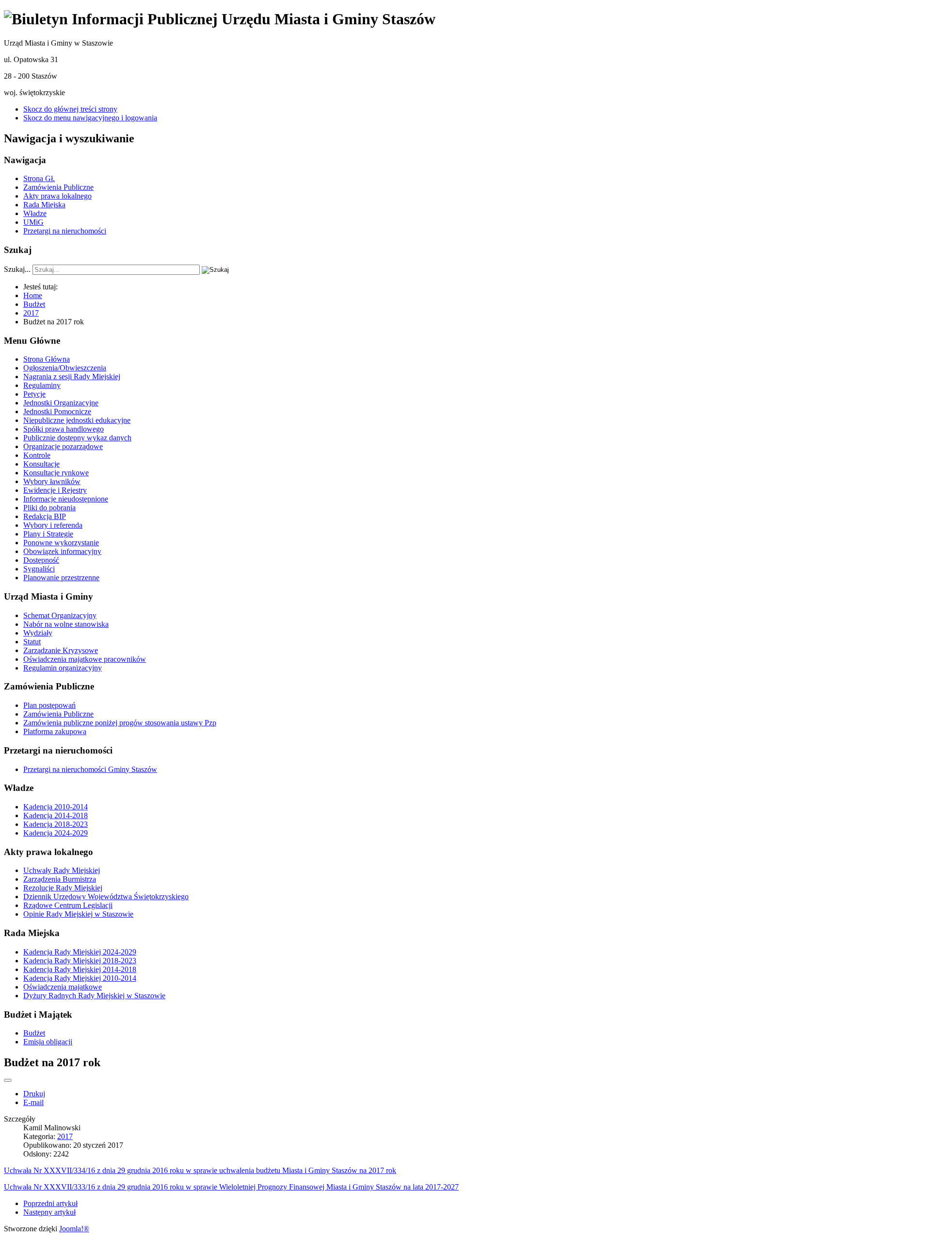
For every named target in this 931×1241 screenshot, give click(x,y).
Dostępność (41, 560)
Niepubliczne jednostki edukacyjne (76, 420)
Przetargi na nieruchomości (64, 231)
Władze (35, 213)
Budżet (34, 1033)
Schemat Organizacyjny (59, 615)
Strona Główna (46, 359)
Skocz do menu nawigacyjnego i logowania (90, 118)
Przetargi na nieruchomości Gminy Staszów (90, 769)
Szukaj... (17, 269)
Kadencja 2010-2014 (55, 807)
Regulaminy (42, 385)
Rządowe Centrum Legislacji (67, 905)
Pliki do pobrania (49, 507)
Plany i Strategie (48, 534)
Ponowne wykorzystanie (61, 542)
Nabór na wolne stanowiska (66, 624)
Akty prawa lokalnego (57, 196)
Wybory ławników (51, 481)
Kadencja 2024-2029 (55, 833)
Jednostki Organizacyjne (60, 403)
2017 (65, 1136)
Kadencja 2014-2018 (55, 815)
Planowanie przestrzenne (61, 577)
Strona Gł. (39, 178)
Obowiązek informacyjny (62, 551)
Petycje (34, 394)
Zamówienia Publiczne (58, 187)
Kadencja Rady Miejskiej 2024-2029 (79, 952)
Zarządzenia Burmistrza (59, 879)
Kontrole (36, 455)
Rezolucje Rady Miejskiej (62, 888)
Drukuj (34, 1094)
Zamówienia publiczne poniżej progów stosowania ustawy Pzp (119, 723)
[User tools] (8, 1080)
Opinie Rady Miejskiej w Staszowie (78, 914)
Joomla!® (74, 1228)
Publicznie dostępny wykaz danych (77, 438)
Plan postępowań (49, 705)
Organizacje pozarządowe (63, 446)
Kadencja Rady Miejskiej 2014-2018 (79, 969)
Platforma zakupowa (54, 731)
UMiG (33, 222)
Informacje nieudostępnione (65, 499)
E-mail (33, 1102)
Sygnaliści (39, 569)
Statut (32, 641)
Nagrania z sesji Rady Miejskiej (71, 376)
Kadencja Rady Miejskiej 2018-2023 (79, 960)
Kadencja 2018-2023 (55, 824)
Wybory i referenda (52, 525)
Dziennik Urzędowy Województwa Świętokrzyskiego (106, 896)
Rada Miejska (44, 205)
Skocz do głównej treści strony (70, 109)
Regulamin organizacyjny (62, 668)
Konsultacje (41, 464)
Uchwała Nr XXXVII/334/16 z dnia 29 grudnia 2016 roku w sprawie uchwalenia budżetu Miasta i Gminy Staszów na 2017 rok (200, 1170)
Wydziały (37, 633)
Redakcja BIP (44, 516)
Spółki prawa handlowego (63, 429)
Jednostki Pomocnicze (57, 411)
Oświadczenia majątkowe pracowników (84, 659)
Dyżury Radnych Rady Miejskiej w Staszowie (94, 995)
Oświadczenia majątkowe (62, 987)
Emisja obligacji (47, 1042)
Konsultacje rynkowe (56, 473)
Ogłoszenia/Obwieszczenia (64, 368)
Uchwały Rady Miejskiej (61, 870)
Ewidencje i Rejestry (55, 490)
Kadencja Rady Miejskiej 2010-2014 (79, 978)
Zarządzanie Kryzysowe (60, 650)
